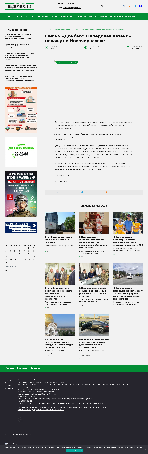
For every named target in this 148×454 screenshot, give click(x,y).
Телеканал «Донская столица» (91, 16)
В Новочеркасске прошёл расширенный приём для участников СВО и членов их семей (93, 292)
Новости (20, 16)
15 (29, 254)
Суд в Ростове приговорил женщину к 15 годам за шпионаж (59, 239)
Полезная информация (62, 16)
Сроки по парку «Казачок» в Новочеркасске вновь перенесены (20, 46)
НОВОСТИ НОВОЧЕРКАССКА (67, 62)
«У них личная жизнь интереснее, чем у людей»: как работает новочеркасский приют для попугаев (19, 56)
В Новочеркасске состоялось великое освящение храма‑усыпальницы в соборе (18, 36)
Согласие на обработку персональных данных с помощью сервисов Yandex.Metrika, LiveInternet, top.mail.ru (62, 407)
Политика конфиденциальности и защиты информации (41, 410)
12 (15, 254)
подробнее (49, 447)
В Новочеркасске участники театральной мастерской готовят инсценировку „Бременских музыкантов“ (94, 242)
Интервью (43, 16)
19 (15, 257)
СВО (32, 16)
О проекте (22, 368)
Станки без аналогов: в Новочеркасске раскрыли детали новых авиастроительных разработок (58, 293)
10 (6, 254)
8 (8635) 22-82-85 (68, 3)
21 (24, 257)
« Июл (7, 270)
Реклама (9, 368)
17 (6, 257)
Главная (9, 16)
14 (24, 254)
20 (20, 257)
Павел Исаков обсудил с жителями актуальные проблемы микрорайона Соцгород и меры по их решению (21, 68)
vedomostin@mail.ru (72, 8)
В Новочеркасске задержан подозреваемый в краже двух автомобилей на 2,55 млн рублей (94, 343)
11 (10, 254)
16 (34, 254)
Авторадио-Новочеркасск (122, 16)
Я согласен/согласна (74, 451)
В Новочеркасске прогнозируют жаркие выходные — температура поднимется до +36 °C (59, 343)
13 (20, 254)
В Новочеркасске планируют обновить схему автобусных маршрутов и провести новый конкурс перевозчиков (128, 293)
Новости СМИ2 (61, 181)
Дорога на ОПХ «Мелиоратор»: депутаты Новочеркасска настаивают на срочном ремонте (19, 78)
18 (11, 257)
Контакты (35, 368)
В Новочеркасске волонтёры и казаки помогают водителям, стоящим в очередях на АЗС (128, 241)
